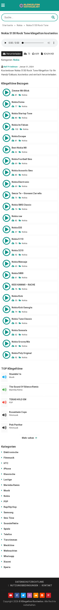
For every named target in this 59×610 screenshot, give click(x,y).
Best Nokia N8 (19, 147)
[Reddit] (42, 595)
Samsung (8, 512)
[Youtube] (10, 595)
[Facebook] (17, 595)
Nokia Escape (19, 136)
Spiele (7, 529)
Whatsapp (9, 556)
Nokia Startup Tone (22, 113)
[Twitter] (23, 595)
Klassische (9, 474)
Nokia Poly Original (22, 353)
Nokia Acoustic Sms (22, 170)
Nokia (19, 25)
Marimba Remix (15, 390)
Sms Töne (9, 518)
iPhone (7, 468)
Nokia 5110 (17, 239)
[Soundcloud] (35, 595)
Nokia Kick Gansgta (22, 307)
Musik (11, 377)
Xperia (7, 567)
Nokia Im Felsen (20, 125)
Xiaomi (7, 561)
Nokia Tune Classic (22, 319)
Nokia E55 (17, 227)
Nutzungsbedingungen (24, 585)
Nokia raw (17, 216)
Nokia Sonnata (19, 330)
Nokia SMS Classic (21, 205)
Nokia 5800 (17, 273)
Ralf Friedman (10, 67)
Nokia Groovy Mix (21, 341)
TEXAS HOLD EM (17, 399)
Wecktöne (9, 545)
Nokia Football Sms (22, 159)
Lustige (8, 479)
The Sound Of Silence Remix (23, 387)
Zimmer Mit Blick (20, 90)
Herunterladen (13, 54)
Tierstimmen (10, 540)
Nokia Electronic (20, 182)
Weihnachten (10, 551)
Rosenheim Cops (18, 412)
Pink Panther (15, 424)
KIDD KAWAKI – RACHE (23, 284)
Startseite (7, 25)
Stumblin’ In (15, 374)
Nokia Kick (17, 296)
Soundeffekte (11, 523)
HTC (6, 463)
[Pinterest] (48, 595)
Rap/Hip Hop (10, 507)
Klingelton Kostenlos (32, 601)
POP (11, 402)
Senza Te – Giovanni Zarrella (27, 193)
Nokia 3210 (17, 250)
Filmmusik (13, 415)
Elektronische (11, 452)
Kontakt (47, 585)
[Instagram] (29, 595)
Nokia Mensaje (19, 262)
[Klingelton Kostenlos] (29, 5)
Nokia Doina (18, 102)
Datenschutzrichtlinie (29, 582)
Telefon (8, 534)
